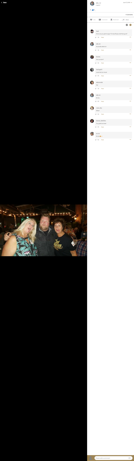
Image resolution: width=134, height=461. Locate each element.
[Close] (4, 2)
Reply (102, 37)
